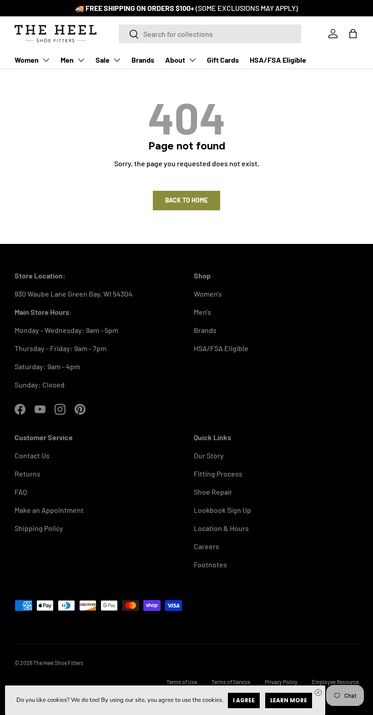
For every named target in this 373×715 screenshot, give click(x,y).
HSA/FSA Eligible (278, 59)
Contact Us (32, 455)
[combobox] (210, 34)
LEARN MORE (288, 700)
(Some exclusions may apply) (247, 8)
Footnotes (210, 564)
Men (67, 59)
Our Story (209, 455)
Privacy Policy (281, 682)
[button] (353, 34)
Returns (27, 473)
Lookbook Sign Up (222, 510)
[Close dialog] (318, 692)
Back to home (186, 200)
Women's (208, 293)
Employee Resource (335, 682)
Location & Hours (221, 528)
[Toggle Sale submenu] (116, 60)
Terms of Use (181, 682)
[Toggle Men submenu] (81, 60)
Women (27, 59)
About (175, 59)
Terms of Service (231, 682)
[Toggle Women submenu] (45, 60)
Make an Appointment (49, 510)
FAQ (21, 491)
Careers (206, 546)
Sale (103, 59)
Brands (142, 59)
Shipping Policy (39, 528)
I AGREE (244, 700)
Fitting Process (218, 473)
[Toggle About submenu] (192, 60)
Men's (202, 312)
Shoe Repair (213, 491)
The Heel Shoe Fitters (58, 663)
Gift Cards (223, 59)
